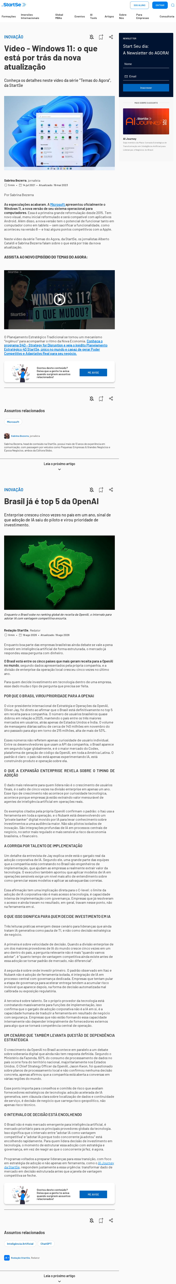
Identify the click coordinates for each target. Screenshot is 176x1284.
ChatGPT (46, 1243)
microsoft (13, 421)
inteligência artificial (20, 1243)
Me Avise (93, 372)
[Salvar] (101, 37)
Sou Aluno (139, 5)
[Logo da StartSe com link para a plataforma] (14, 5)
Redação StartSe (16, 630)
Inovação (13, 36)
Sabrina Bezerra (15, 180)
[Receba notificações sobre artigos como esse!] (91, 36)
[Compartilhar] (111, 37)
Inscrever (146, 87)
